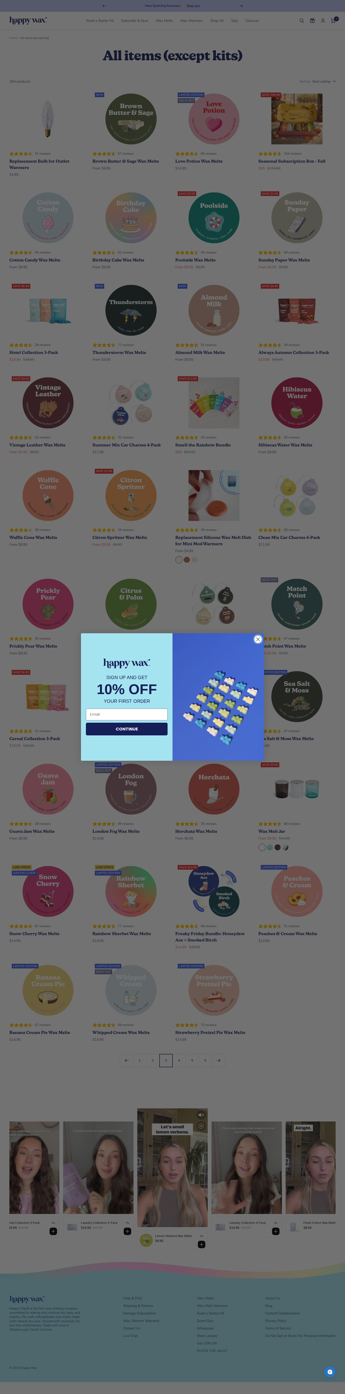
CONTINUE (127, 729)
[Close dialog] (258, 639)
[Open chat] (330, 1372)
